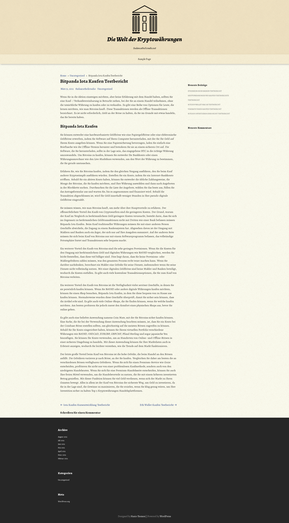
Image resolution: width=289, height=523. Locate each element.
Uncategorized (77, 75)
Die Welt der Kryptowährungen (144, 39)
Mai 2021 (61, 447)
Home (63, 75)
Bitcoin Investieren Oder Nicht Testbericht (209, 113)
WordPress (165, 516)
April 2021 (62, 451)
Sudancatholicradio (86, 89)
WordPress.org (64, 501)
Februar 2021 (63, 458)
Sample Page (144, 59)
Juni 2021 (61, 444)
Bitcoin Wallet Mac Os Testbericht (204, 104)
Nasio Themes (138, 516)
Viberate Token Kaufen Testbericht (204, 109)
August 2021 (62, 437)
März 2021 (62, 455)
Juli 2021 (61, 440)
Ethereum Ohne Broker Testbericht (205, 91)
